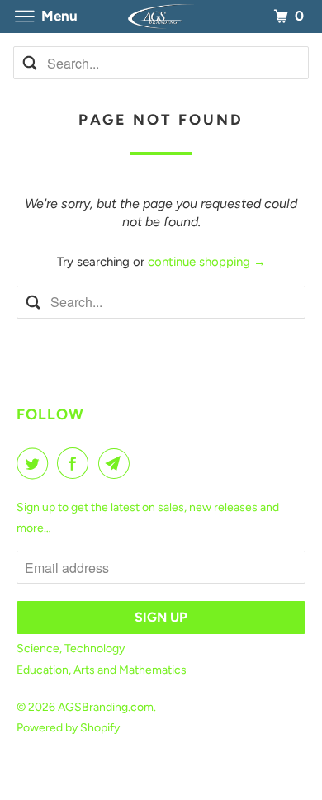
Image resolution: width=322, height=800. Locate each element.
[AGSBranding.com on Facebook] (76, 463)
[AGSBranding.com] (161, 16)
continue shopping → (207, 261)
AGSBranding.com (106, 707)
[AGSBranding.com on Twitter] (35, 463)
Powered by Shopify (68, 728)
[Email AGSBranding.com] (117, 463)
